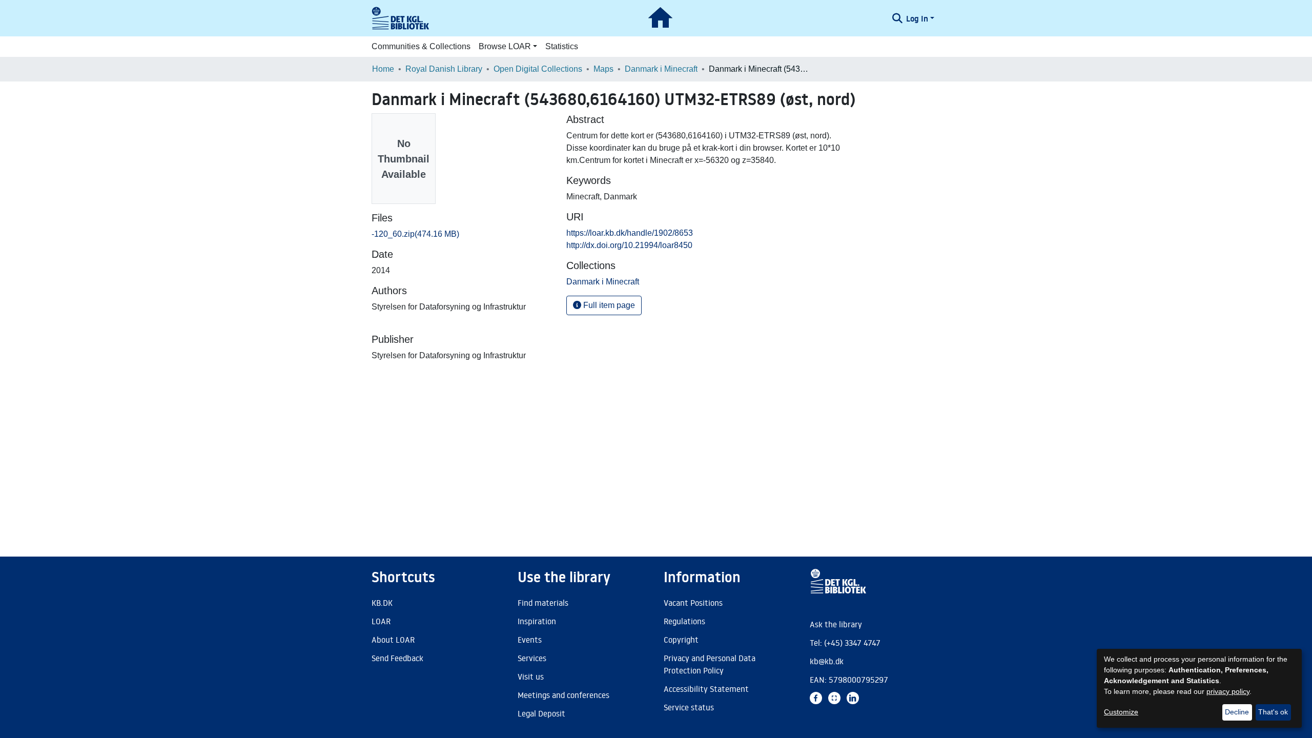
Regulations (684, 621)
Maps (603, 69)
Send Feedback (397, 658)
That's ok (1273, 712)
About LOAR (393, 639)
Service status (689, 707)
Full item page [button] (608, 305)
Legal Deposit (541, 713)
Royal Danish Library (443, 69)
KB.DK (382, 603)
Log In (917, 18)
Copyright (681, 639)
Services (532, 658)
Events (530, 639)
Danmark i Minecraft (661, 69)
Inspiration (537, 621)
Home (383, 69)
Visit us (531, 676)
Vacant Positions (693, 603)
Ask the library (836, 624)
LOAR (381, 621)
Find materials (543, 603)
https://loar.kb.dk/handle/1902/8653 (629, 233)
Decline (1237, 712)
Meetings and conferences (563, 695)
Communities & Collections (421, 46)
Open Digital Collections (538, 69)
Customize (1121, 712)
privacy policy (1227, 691)
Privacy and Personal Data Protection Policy (709, 664)
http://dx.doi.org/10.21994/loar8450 (629, 245)
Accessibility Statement (706, 689)
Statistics (561, 46)
